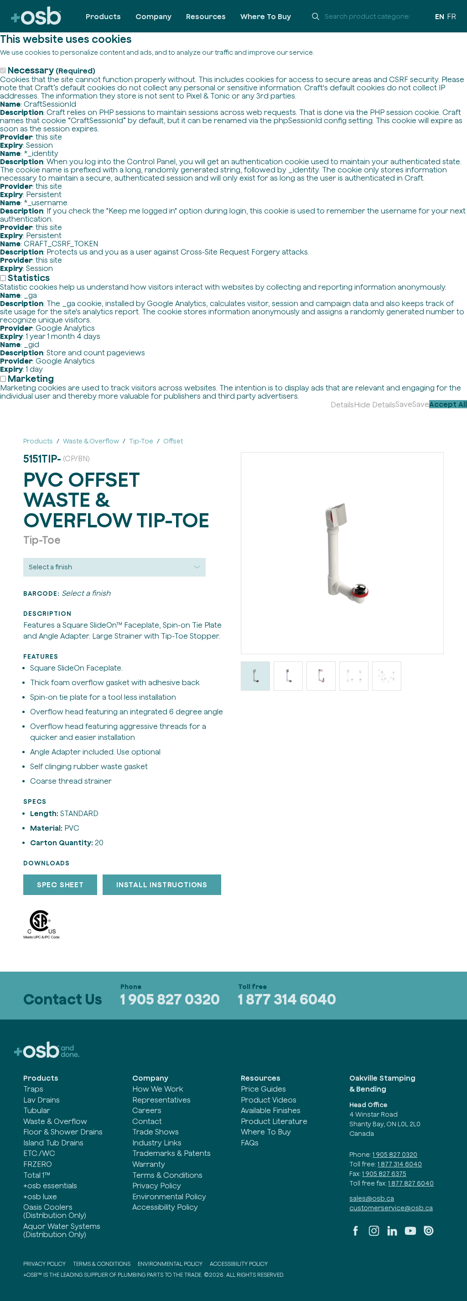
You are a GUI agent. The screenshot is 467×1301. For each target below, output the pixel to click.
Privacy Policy (156, 1185)
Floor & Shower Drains (63, 1132)
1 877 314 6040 (287, 999)
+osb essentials (50, 1185)
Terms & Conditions (167, 1175)
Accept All (448, 404)
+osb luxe (40, 1196)
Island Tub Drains (53, 1143)
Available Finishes (271, 1110)
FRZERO (37, 1164)
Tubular (36, 1110)
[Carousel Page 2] (288, 676)
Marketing (31, 378)
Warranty (148, 1164)
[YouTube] (410, 1234)
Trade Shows (155, 1132)
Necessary (51, 70)
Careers (146, 1110)
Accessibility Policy (165, 1207)
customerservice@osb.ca (391, 1208)
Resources (206, 16)
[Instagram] (374, 1234)
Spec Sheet (60, 884)
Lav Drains (41, 1100)
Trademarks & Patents (171, 1153)
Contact (147, 1121)
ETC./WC (39, 1153)
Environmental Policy (169, 1196)
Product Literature (274, 1121)
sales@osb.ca (371, 1198)
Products (103, 16)
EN (439, 16)
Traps (33, 1089)
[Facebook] (355, 1234)
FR (451, 16)
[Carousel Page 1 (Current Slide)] (255, 676)
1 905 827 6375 (384, 1173)
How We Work (157, 1089)
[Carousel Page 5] (386, 676)
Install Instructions (162, 884)
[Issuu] (428, 1234)
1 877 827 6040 (411, 1183)
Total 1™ (36, 1175)
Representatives (161, 1100)
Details (342, 405)
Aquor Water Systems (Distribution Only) (61, 1230)
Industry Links (157, 1143)
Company (153, 16)
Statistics (29, 277)
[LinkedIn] (392, 1234)
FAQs (250, 1143)
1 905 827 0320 (170, 999)
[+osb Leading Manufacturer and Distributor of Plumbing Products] (36, 16)
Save (403, 404)
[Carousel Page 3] (321, 676)
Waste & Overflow (55, 1121)
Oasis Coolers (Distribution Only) (54, 1211)
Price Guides (263, 1089)
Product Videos (268, 1100)
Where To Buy (265, 16)
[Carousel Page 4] (353, 676)
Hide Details (374, 405)
